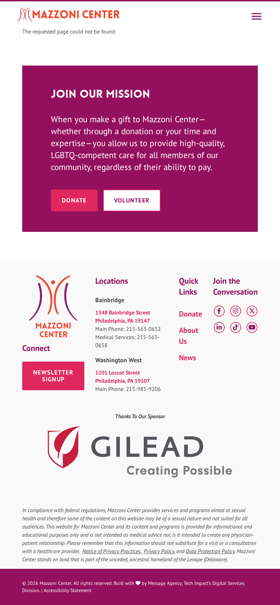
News (187, 357)
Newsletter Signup (53, 375)
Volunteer (132, 200)
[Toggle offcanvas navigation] (256, 14)
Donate (74, 200)
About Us (188, 335)
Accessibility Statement (68, 590)
